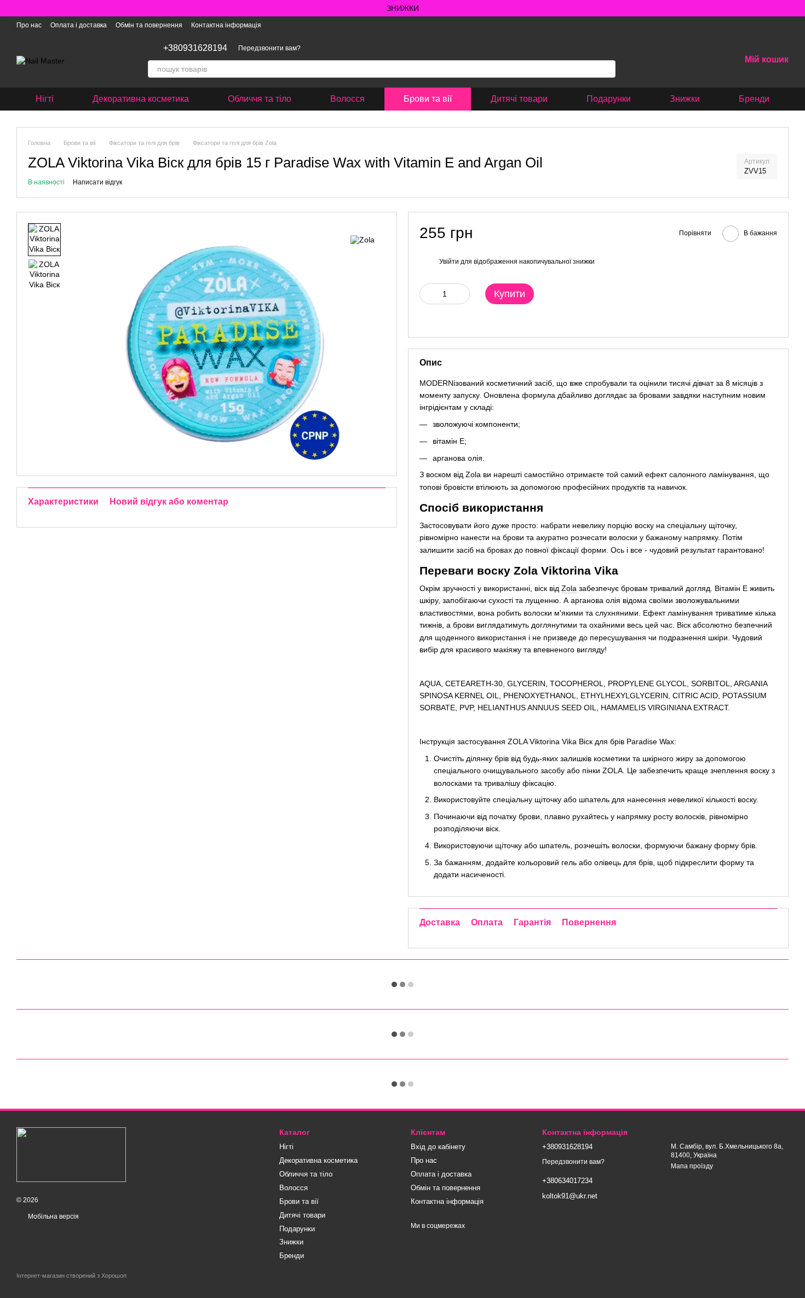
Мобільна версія (52, 1216)
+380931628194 (195, 48)
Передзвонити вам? (269, 48)
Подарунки (608, 98)
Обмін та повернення (149, 25)
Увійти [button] (449, 261)
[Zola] (362, 239)
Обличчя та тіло (259, 98)
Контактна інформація (226, 25)
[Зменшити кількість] (427, 294)
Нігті (45, 98)
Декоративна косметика (141, 98)
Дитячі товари (519, 98)
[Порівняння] (674, 60)
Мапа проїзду (692, 1166)
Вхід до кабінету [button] (438, 1147)
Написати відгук (97, 182)
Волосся (347, 98)
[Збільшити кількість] (461, 294)
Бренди (754, 98)
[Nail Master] (71, 1154)
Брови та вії (428, 98)
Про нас (29, 25)
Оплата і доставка (78, 25)
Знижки (685, 98)
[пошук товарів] (607, 69)
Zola (569, 588)
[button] (796, 8)
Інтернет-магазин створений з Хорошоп (71, 1275)
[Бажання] (703, 60)
